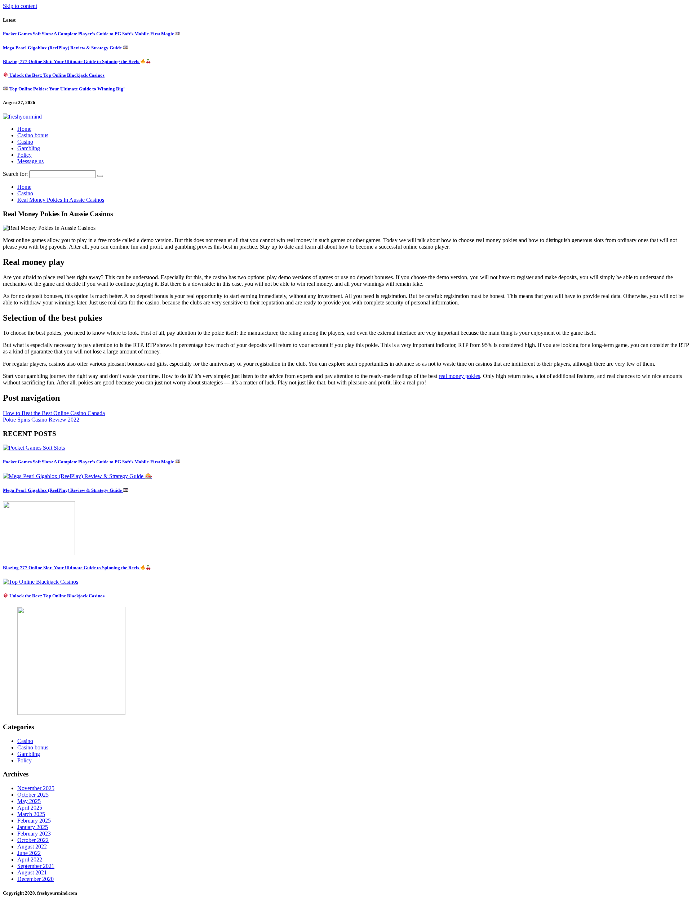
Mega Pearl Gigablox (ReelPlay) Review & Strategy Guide (63, 47)
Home (24, 129)
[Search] (100, 176)
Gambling (28, 148)
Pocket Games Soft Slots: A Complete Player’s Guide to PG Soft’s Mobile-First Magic (89, 33)
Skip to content (20, 6)
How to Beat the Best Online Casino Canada (54, 413)
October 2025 (33, 795)
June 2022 (29, 853)
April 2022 (29, 859)
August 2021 (32, 872)
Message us (30, 161)
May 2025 (29, 801)
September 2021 (35, 866)
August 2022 (32, 846)
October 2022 (33, 840)
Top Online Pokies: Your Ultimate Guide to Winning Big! (66, 89)
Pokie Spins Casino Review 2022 (41, 420)
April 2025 (29, 808)
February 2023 (34, 833)
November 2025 (35, 788)
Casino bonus (32, 135)
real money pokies (459, 376)
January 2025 (32, 827)
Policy (24, 155)
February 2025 (34, 821)
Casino (25, 142)
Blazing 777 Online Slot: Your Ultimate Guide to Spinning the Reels (71, 61)
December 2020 (35, 879)
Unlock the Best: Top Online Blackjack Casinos (56, 75)
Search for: (15, 174)
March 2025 (31, 814)
